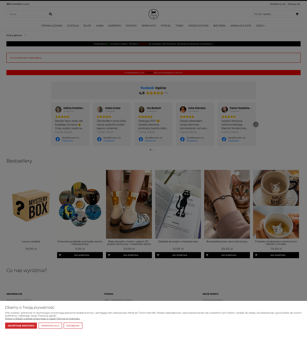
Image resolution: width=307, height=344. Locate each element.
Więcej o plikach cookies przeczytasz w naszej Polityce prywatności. (42, 318)
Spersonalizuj (50, 325)
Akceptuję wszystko (21, 325)
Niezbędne (73, 325)
